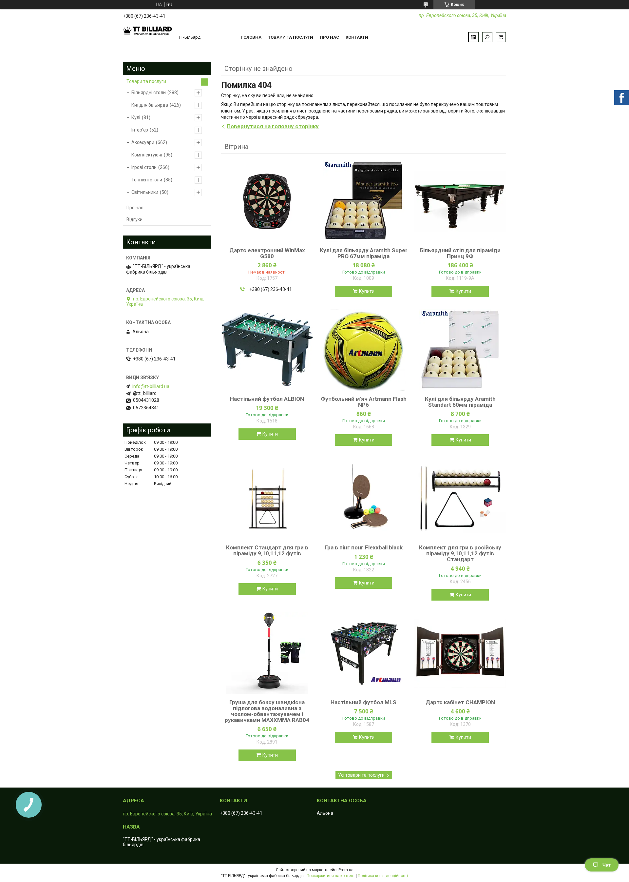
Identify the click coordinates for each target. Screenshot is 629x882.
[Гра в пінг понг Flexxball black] (364, 498)
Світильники (144, 192)
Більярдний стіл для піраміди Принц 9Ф (460, 253)
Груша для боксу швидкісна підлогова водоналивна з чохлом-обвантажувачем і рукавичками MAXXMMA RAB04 (267, 711)
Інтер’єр (139, 130)
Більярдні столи (148, 92)
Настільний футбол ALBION (267, 399)
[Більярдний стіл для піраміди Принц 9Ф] (460, 201)
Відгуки (134, 219)
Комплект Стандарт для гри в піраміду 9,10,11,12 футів (267, 550)
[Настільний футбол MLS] (364, 653)
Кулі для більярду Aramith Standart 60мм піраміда (460, 402)
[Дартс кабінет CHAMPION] (460, 653)
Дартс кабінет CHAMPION (460, 702)
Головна (251, 37)
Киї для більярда (149, 105)
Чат (606, 865)
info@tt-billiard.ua (150, 386)
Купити (366, 291)
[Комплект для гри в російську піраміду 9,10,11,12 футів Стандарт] (460, 498)
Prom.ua (345, 870)
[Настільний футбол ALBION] (267, 350)
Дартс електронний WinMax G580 (267, 253)
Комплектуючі (146, 154)
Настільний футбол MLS (363, 702)
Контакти (357, 37)
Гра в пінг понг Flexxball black (364, 547)
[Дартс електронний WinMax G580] (267, 201)
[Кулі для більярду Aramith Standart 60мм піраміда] (460, 350)
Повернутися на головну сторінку (273, 126)
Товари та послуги (290, 37)
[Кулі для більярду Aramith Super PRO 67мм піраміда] (364, 201)
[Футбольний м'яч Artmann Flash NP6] (364, 350)
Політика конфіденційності (383, 875)
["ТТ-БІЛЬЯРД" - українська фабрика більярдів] (147, 37)
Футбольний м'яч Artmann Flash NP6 (364, 402)
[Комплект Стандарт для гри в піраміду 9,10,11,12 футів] (267, 498)
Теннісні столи (146, 179)
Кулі (135, 117)
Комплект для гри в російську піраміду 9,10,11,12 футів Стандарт (460, 553)
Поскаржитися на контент (331, 875)
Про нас (329, 37)
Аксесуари (142, 142)
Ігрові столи (144, 167)
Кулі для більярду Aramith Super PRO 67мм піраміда (364, 253)
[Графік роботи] (473, 37)
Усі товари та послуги (361, 775)
